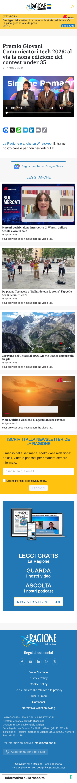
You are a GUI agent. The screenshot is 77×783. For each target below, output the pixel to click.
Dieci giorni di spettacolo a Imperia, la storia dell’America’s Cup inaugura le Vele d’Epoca (36, 22)
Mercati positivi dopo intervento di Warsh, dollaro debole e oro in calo (34, 229)
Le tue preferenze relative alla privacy (38, 690)
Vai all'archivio (38, 672)
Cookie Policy (38, 684)
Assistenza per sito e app (28, 751)
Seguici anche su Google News (42, 166)
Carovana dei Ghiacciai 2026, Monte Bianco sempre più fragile (38, 357)
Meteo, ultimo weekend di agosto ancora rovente (33, 419)
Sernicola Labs (57, 767)
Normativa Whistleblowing (38, 707)
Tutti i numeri (38, 696)
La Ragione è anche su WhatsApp (27, 143)
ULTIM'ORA (10, 16)
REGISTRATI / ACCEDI (38, 602)
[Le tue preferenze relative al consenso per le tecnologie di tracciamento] (70, 776)
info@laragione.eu (45, 742)
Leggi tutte (68, 26)
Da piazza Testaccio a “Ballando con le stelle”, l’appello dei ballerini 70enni (37, 293)
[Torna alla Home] (38, 7)
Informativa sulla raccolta (25, 778)
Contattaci (38, 701)
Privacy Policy (39, 678)
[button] (4, 7)
